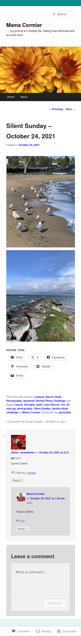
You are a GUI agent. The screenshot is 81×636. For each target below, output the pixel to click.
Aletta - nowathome (23, 452)
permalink (65, 412)
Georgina (29, 404)
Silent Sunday (42, 408)
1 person (31, 472)
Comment (55, 603)
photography (25, 408)
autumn (39, 397)
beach (19, 404)
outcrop (11, 408)
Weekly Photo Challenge (50, 401)
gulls (39, 404)
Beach (50, 397)
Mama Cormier (24, 24)
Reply (17, 480)
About (24, 96)
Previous (56, 109)
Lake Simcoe (52, 404)
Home (10, 96)
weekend (28, 401)
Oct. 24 (65, 404)
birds (58, 397)
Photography (14, 401)
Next (70, 109)
